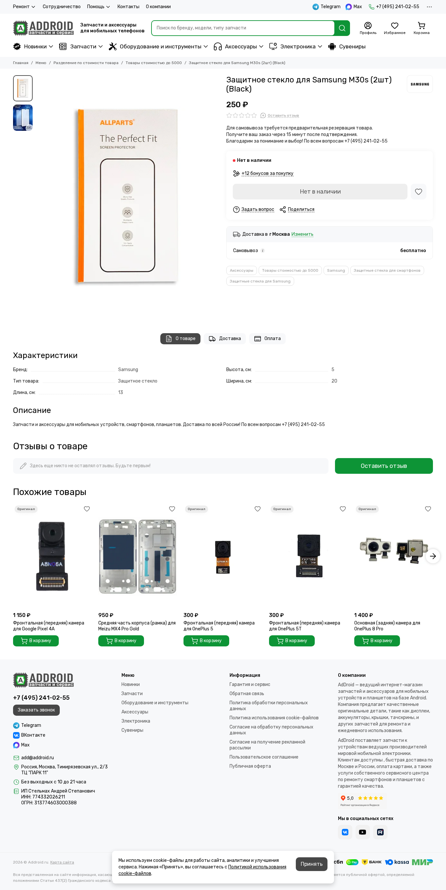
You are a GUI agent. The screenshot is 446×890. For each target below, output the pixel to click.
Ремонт (21, 6)
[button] (39, 197)
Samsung (336, 270)
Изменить (302, 234)
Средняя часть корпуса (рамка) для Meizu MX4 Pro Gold (137, 626)
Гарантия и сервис (250, 684)
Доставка (230, 338)
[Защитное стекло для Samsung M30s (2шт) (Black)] (128, 197)
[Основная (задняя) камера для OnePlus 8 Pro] (393, 556)
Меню (41, 62)
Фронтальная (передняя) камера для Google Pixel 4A (48, 626)
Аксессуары (241, 46)
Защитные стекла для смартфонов (387, 270)
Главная (20, 62)
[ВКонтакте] (345, 832)
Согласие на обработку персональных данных (271, 730)
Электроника (298, 46)
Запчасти (83, 46)
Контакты (128, 6)
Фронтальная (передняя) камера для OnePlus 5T (304, 626)
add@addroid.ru (37, 758)
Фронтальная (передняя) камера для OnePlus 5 (219, 626)
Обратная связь (247, 693)
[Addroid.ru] (43, 28)
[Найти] (342, 28)
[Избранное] (418, 191)
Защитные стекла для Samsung (260, 281)
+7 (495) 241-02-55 (397, 6)
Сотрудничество (62, 6)
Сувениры (352, 46)
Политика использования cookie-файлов (274, 718)
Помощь (95, 6)
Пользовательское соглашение (264, 757)
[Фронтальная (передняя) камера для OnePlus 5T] (308, 556)
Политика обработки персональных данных (269, 705)
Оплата (272, 338)
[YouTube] (363, 832)
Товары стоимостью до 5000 (154, 62)
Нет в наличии (320, 191)
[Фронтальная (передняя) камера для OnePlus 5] (222, 556)
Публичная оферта (250, 766)
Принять (312, 864)
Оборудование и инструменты (160, 46)
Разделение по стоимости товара (86, 62)
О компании (158, 6)
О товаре (186, 338)
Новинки (35, 46)
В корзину (40, 640)
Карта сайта (62, 862)
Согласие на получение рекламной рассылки (267, 745)
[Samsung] (420, 84)
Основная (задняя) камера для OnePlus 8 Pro (387, 626)
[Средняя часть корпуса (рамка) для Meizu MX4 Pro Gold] (137, 556)
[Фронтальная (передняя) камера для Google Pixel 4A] (52, 556)
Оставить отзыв (384, 466)
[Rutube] (380, 832)
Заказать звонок (36, 710)
